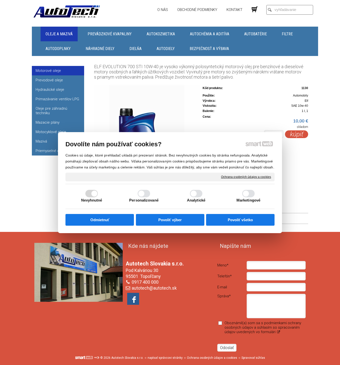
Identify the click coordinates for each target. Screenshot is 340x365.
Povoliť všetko (240, 220)
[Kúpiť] (296, 134)
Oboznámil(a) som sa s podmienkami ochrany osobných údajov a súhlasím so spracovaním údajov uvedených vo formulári (263, 327)
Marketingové (248, 200)
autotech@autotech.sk (154, 288)
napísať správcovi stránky (165, 358)
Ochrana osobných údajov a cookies (246, 176)
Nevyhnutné (91, 200)
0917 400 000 (145, 282)
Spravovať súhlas (253, 358)
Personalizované (144, 200)
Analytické (196, 200)
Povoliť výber (170, 220)
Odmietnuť (99, 220)
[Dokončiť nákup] (255, 9)
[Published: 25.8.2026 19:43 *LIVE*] (96, 358)
